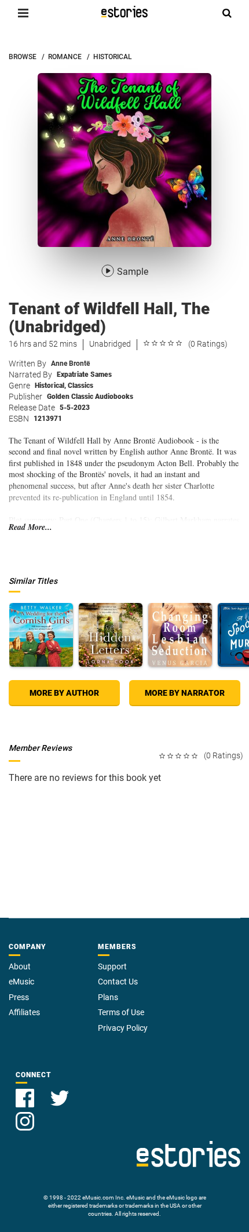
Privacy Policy (123, 1028)
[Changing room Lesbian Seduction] (180, 635)
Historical (50, 385)
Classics (80, 385)
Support (112, 966)
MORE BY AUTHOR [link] (64, 692)
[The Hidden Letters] (110, 635)
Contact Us (118, 981)
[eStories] (124, 11)
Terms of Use (121, 1012)
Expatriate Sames (84, 374)
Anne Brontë (70, 363)
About (20, 966)
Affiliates (24, 1012)
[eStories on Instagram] (25, 1115)
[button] (23, 12)
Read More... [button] (30, 527)
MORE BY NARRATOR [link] (185, 692)
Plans (108, 997)
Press (19, 997)
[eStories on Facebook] (26, 1091)
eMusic (21, 981)
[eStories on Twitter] (59, 1091)
